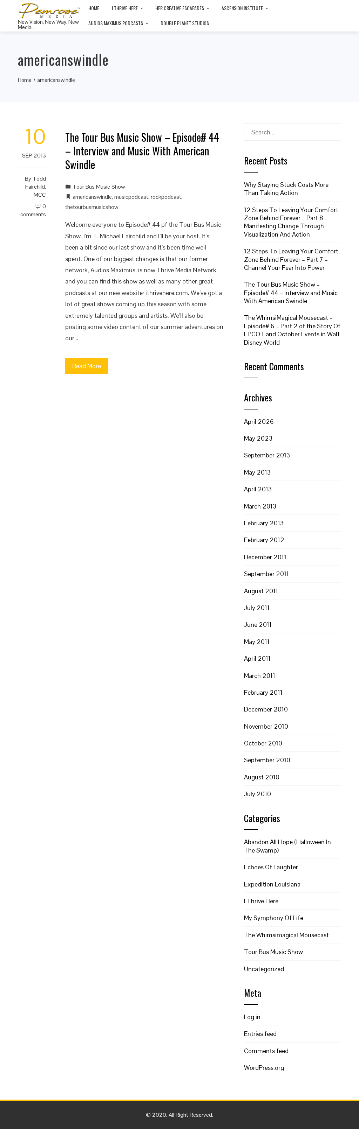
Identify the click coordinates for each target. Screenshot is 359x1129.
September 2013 (267, 455)
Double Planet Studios (185, 23)
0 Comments (33, 210)
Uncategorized (264, 969)
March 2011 (259, 676)
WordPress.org (264, 1068)
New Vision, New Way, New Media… (48, 24)
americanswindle (92, 197)
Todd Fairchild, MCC (35, 186)
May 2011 (257, 642)
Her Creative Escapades (179, 8)
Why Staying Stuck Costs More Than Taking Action (286, 189)
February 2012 (264, 540)
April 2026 (259, 422)
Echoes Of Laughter (271, 867)
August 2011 (261, 591)
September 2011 (266, 574)
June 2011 (258, 624)
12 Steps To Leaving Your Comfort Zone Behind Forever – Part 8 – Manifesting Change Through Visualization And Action (291, 222)
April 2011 (257, 658)
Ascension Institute (242, 8)
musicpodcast (131, 197)
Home (93, 8)
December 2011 (265, 557)
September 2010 (267, 760)
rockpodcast (166, 197)
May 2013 (257, 472)
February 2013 (264, 523)
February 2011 (263, 692)
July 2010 (257, 794)
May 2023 (258, 438)
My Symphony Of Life (273, 918)
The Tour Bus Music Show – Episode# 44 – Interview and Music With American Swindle (142, 150)
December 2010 (266, 709)
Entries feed (260, 1034)
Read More (86, 366)
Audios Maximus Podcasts (115, 23)
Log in (252, 1017)
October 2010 (263, 743)
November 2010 (266, 726)
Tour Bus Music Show (99, 186)
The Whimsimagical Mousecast (286, 935)
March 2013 (260, 506)
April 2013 (258, 489)
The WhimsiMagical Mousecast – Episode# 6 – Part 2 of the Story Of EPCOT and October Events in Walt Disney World (292, 330)
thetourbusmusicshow (91, 207)
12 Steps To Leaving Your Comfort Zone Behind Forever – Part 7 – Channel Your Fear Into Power (291, 259)
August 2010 (261, 777)
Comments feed (266, 1051)
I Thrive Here (125, 8)
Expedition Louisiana (272, 884)
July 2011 (257, 608)
